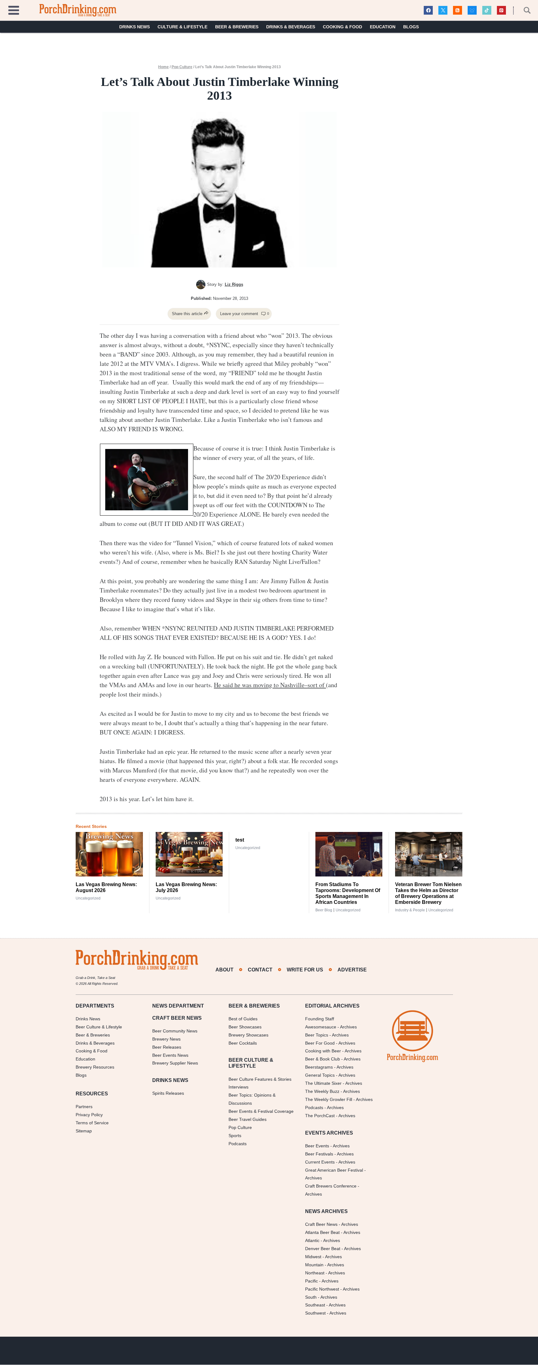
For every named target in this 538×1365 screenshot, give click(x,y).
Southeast (315, 1305)
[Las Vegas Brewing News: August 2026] (109, 854)
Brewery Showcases (248, 1034)
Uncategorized (88, 898)
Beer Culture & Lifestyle (99, 1026)
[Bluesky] (472, 10)
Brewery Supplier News (175, 1063)
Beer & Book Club (322, 1059)
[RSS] (457, 10)
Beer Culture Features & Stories (260, 1079)
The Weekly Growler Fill (328, 1099)
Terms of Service (92, 1122)
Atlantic (312, 1240)
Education (382, 26)
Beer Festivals (319, 1153)
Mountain (314, 1264)
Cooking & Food (342, 26)
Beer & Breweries (236, 26)
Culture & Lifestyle (182, 26)
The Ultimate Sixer (323, 1083)
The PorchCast (320, 1115)
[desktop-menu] (13, 9)
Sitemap (84, 1130)
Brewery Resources (95, 1067)
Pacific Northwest (322, 1289)
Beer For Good (320, 1043)
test (239, 840)
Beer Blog (323, 910)
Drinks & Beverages (290, 26)
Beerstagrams (319, 1067)
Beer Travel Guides (248, 1119)
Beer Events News (170, 1055)
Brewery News (166, 1039)
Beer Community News (174, 1030)
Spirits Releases (168, 1093)
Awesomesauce (320, 1026)
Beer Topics (316, 1034)
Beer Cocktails (243, 1043)
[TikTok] (486, 10)
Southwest (315, 1313)
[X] (442, 10)
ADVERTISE (352, 969)
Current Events (320, 1162)
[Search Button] (524, 10)
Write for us (305, 969)
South (311, 1297)
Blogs (411, 26)
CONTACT (260, 969)
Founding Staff (319, 1018)
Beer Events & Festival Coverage (261, 1111)
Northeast (314, 1272)
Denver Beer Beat (322, 1248)
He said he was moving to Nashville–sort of (270, 685)
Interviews (238, 1087)
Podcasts (238, 1143)
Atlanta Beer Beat (322, 1232)
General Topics (320, 1075)
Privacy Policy (89, 1114)
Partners (84, 1106)
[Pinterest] (501, 10)
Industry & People (410, 910)
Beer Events (317, 1145)
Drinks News (134, 26)
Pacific (311, 1280)
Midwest (313, 1256)
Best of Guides (243, 1018)
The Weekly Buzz (322, 1091)
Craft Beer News (321, 1224)
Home (163, 67)
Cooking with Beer (323, 1051)
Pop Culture (182, 67)
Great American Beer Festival (334, 1170)
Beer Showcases (245, 1026)
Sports (235, 1135)
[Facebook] (428, 10)
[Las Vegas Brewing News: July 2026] (189, 854)
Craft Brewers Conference (330, 1186)
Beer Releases (166, 1047)
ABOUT (224, 969)
